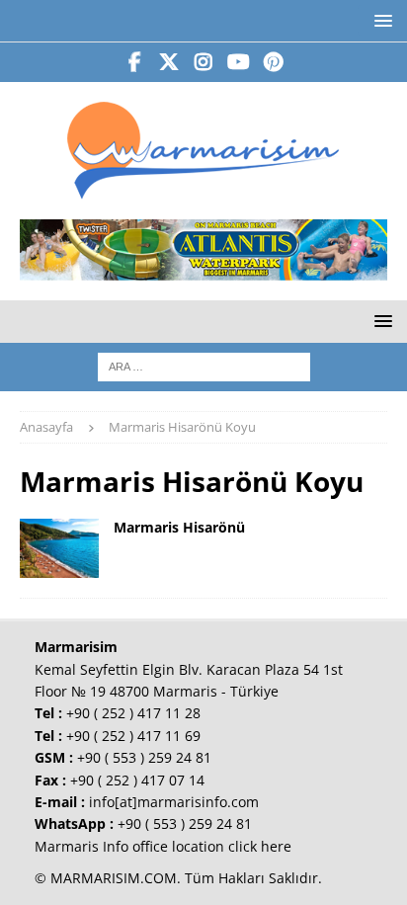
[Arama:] (204, 365)
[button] (380, 20)
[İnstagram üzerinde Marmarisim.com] (204, 62)
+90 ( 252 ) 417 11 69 (133, 735)
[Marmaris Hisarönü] (59, 548)
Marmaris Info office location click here (163, 846)
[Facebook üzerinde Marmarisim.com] (135, 62)
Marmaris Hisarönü (179, 527)
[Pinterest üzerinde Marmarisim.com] (273, 62)
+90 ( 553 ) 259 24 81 (144, 757)
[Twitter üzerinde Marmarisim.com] (169, 62)
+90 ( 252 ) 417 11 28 (133, 712)
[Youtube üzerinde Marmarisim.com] (238, 62)
